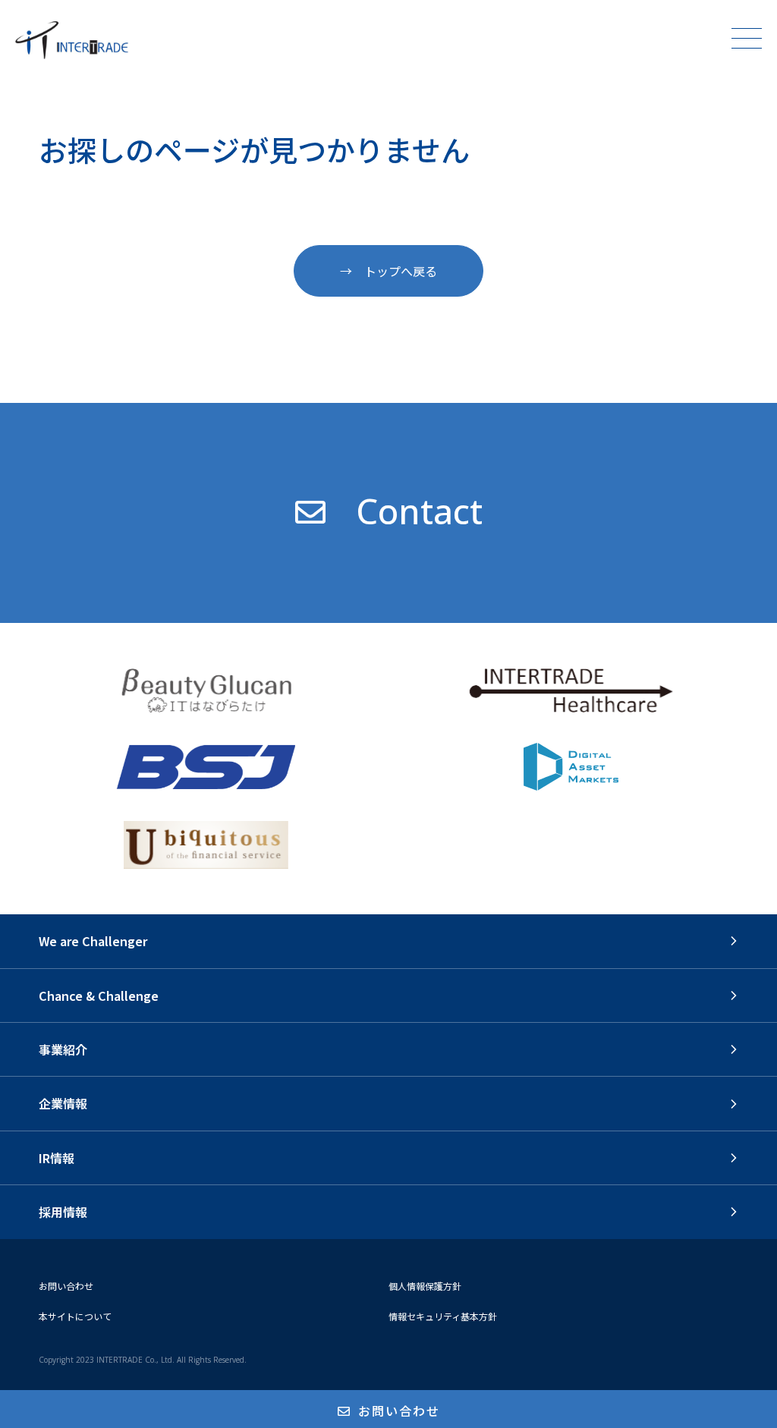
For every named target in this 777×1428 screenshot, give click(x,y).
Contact (419, 510)
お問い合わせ (66, 1285)
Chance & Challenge (99, 995)
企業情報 (63, 1103)
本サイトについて (75, 1316)
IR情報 (56, 1158)
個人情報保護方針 (424, 1285)
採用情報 (63, 1212)
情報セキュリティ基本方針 (442, 1316)
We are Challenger (93, 941)
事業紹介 (63, 1049)
